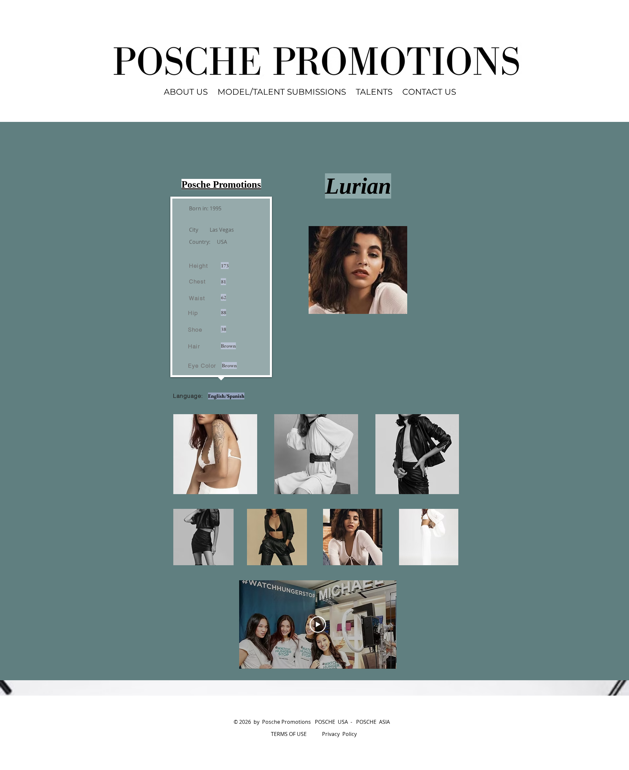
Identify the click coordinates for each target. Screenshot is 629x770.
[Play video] (318, 624)
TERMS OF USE (289, 734)
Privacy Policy (339, 734)
